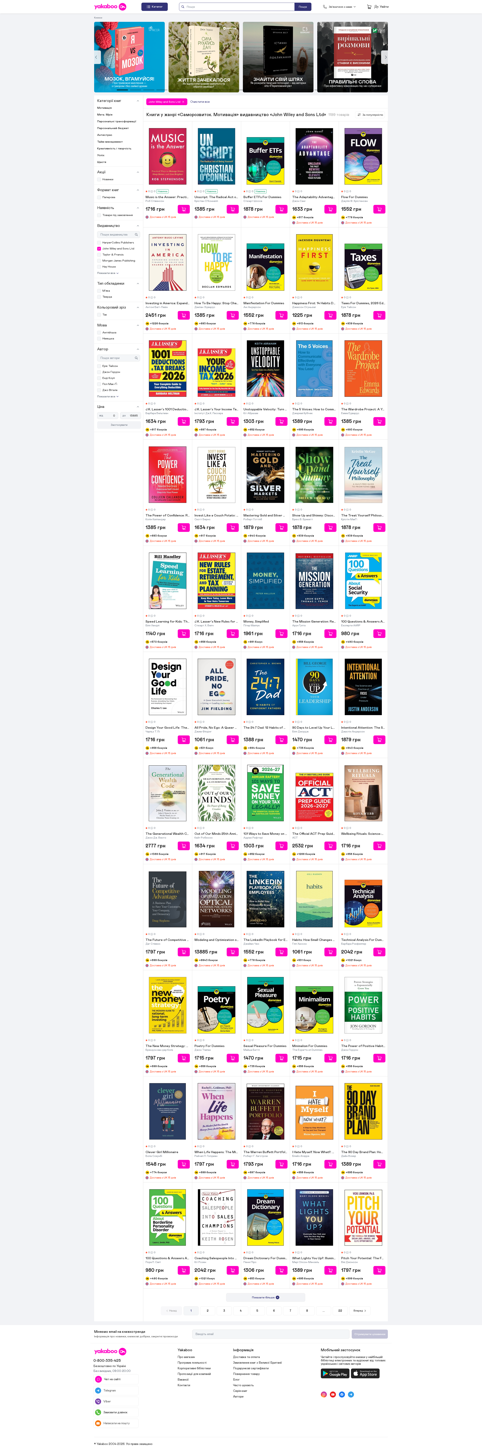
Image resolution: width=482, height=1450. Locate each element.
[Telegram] (351, 1394)
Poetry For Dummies (209, 1046)
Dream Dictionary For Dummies (265, 1258)
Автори (238, 1396)
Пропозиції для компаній (194, 1373)
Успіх (100, 155)
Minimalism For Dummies (309, 1046)
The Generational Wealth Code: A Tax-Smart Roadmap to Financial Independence (168, 834)
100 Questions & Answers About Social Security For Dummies (363, 621)
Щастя (101, 162)
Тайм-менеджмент (110, 141)
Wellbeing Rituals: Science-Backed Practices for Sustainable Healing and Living (363, 834)
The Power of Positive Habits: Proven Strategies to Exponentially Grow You (363, 1046)
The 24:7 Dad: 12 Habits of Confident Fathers (265, 727)
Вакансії (183, 1379)
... (324, 1310)
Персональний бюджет (113, 128)
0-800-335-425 (107, 1361)
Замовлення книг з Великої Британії (257, 1362)
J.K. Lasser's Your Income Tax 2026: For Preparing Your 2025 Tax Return (216, 409)
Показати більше (263, 1297)
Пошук (303, 6)
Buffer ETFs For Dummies (262, 197)
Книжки (98, 18)
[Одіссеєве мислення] (352, 57)
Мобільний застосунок (340, 1350)
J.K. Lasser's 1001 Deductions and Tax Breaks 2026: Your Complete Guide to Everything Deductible (168, 409)
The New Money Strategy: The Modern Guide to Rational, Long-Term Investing (168, 1046)
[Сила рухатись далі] (129, 57)
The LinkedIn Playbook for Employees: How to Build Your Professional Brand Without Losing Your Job (265, 940)
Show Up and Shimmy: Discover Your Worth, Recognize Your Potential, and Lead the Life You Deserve (314, 515)
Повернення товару (246, 1373)
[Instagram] (324, 1394)
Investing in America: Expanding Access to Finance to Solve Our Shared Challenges (168, 303)
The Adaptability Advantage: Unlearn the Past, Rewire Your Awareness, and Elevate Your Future (314, 197)
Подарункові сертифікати (251, 1368)
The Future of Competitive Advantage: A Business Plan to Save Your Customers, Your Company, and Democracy (168, 940)
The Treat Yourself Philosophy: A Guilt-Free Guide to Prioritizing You (363, 515)
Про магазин (186, 1357)
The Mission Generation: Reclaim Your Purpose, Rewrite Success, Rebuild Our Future (314, 621)
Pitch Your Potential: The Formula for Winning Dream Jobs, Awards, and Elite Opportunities (363, 1258)
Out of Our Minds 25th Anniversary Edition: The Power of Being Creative (216, 834)
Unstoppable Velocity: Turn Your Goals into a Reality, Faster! (265, 409)
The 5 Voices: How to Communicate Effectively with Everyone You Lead (314, 409)
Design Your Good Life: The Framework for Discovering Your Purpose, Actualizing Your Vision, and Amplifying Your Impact (168, 727)
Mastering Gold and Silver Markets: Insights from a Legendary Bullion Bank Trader (265, 515)
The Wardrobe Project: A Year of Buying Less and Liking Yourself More (363, 409)
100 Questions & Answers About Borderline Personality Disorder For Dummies (168, 1258)
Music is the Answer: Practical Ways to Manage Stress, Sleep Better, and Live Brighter (168, 197)
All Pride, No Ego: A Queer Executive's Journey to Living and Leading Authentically (216, 727)
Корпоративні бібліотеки (194, 1368)
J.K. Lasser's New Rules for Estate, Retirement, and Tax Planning (216, 621)
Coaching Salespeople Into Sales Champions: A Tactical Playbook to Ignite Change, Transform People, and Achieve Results (216, 1258)
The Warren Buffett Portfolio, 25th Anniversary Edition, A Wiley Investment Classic (265, 1152)
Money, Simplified (256, 621)
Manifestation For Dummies (263, 303)
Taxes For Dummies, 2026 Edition (363, 303)
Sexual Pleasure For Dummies (264, 1046)
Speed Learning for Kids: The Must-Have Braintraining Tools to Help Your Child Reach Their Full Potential (168, 621)
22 (340, 1310)
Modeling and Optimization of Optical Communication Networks (216, 940)
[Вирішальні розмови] (278, 57)
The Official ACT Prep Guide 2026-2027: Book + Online (314, 834)
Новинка (162, 191)
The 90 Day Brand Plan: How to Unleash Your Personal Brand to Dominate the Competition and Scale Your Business (363, 1152)
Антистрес (104, 135)
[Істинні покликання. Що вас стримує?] (204, 57)
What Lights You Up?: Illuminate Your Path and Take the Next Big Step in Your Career (314, 1258)
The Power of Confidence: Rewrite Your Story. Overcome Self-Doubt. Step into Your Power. (168, 515)
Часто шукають (243, 1385)
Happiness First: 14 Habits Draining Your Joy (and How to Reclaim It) (314, 303)
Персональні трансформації (116, 121)
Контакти (184, 1385)
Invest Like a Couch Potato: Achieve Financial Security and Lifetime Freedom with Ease (216, 515)
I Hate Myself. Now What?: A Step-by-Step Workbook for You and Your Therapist (314, 1152)
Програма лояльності (192, 1362)
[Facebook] (342, 1394)
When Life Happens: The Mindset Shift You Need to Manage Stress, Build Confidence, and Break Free (216, 1152)
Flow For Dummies (354, 197)
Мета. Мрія (104, 114)
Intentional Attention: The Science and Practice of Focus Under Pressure (363, 727)
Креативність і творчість (114, 148)
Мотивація (104, 107)
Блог (236, 1379)
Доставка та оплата (246, 1357)
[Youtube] (333, 1394)
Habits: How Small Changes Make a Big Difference (314, 940)
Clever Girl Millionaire (162, 1152)
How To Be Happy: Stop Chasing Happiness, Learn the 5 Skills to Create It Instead (216, 303)
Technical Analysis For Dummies (363, 940)
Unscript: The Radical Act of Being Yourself (216, 197)
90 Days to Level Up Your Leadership (314, 727)
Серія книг (240, 1390)
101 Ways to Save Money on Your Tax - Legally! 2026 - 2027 (265, 834)
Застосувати (119, 425)
